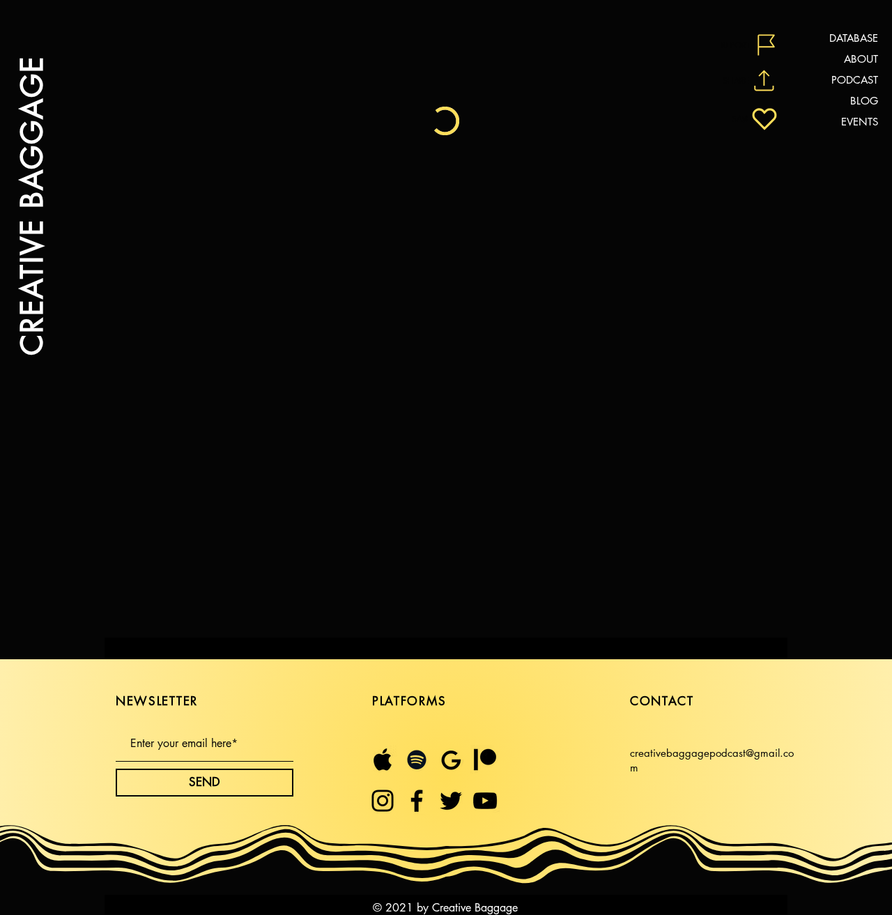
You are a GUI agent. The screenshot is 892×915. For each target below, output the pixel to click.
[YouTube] (485, 800)
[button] (751, 45)
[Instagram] (382, 800)
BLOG (864, 100)
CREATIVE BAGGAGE (31, 205)
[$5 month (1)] (485, 759)
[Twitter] (451, 800)
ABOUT (861, 59)
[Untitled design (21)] (382, 759)
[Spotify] (416, 759)
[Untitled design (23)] (451, 759)
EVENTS (859, 121)
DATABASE (853, 38)
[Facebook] (416, 800)
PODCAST (854, 79)
